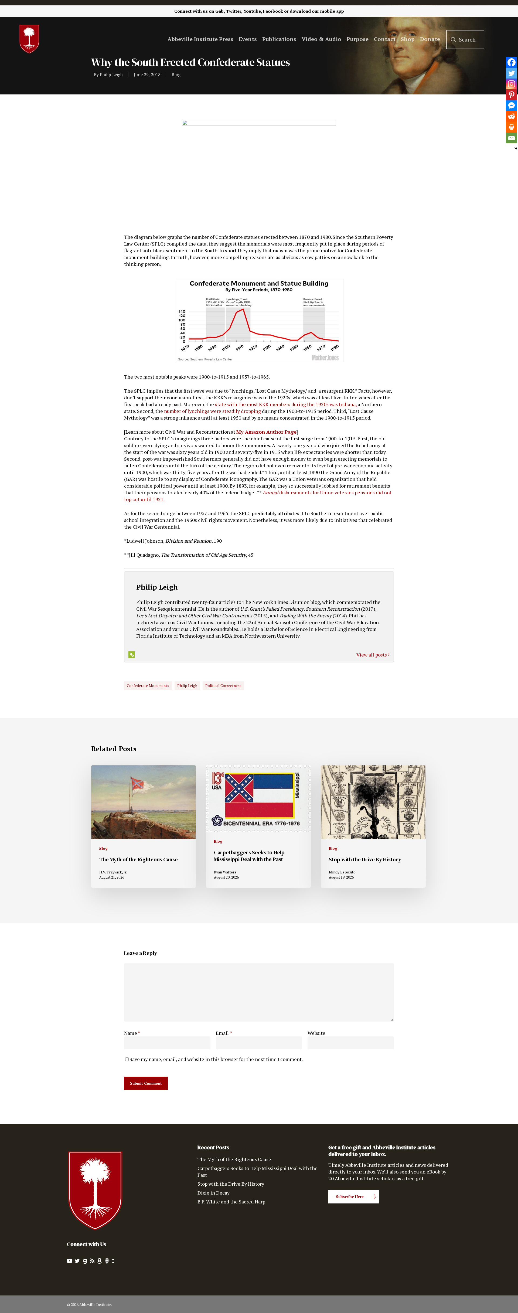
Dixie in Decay (213, 1192)
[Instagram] (511, 84)
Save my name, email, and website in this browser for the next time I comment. (216, 1059)
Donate (430, 39)
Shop (408, 39)
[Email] (511, 137)
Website (316, 1033)
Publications (279, 39)
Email (224, 1033)
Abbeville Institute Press (200, 39)
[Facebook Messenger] (511, 105)
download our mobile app (317, 11)
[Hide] (516, 148)
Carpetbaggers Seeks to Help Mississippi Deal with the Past (257, 1171)
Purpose (358, 39)
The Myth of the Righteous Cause (234, 1159)
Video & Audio (321, 39)
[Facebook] (511, 62)
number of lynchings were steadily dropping (212, 411)
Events (248, 39)
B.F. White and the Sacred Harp (231, 1201)
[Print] (511, 127)
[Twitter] (511, 73)
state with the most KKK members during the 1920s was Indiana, (286, 404)
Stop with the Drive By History (230, 1184)
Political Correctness (223, 685)
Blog (176, 74)
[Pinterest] (511, 94)
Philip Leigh (111, 74)
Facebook (273, 11)
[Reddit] (511, 116)
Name (132, 1033)
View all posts (372, 654)
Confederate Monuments (148, 685)
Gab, (220, 11)
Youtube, (252, 11)
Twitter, (234, 11)
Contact (385, 39)
